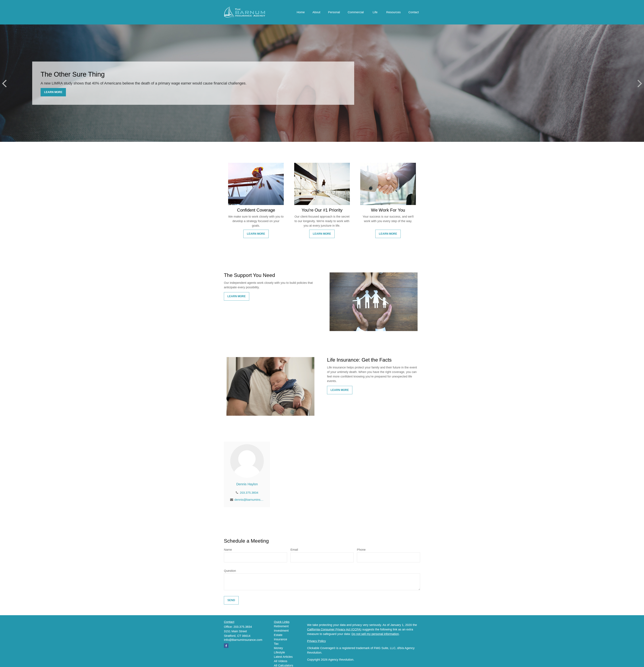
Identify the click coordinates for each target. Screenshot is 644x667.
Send (231, 600)
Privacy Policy (316, 641)
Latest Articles (283, 656)
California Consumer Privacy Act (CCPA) (334, 629)
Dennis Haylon (247, 484)
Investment (281, 630)
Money (278, 648)
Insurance (280, 639)
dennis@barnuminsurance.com (249, 499)
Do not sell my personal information (375, 634)
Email (294, 549)
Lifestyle (279, 652)
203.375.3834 (249, 492)
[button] (300, 12)
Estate (278, 635)
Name (228, 549)
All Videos (280, 661)
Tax (276, 643)
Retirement (281, 626)
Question (230, 570)
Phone (361, 549)
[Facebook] (226, 645)
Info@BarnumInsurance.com (243, 640)
